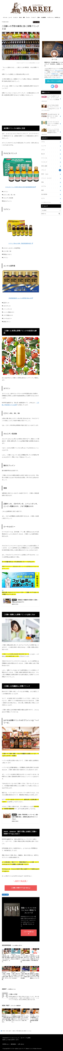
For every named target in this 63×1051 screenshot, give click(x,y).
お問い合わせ (21, 1044)
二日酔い (38, 17)
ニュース (10, 17)
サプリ (43, 198)
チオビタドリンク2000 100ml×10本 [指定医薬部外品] (19, 187)
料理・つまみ (44, 174)
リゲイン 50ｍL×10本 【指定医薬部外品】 (20, 243)
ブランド (43, 170)
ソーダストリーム (50, 17)
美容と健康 (6, 894)
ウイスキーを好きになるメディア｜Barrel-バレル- (21, 1048)
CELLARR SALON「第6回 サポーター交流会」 (53, 116)
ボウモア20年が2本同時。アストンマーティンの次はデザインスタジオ (50, 108)
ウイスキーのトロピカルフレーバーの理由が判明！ (53, 123)
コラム (43, 141)
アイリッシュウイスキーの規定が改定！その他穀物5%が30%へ (50, 132)
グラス (43, 149)
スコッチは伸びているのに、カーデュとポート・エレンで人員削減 (50, 98)
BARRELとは (57, 17)
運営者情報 (13, 1044)
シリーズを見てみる (29, 932)
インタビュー (15, 17)
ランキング (33, 17)
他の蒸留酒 (43, 17)
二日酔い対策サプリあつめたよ (20, 888)
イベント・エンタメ (46, 178)
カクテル (43, 186)
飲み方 (20, 17)
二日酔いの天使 (13, 994)
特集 (42, 182)
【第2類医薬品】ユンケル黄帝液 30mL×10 (20, 298)
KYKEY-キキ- (55, 73)
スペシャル (5, 17)
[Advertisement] (20, 109)
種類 (24, 17)
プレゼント (28, 17)
